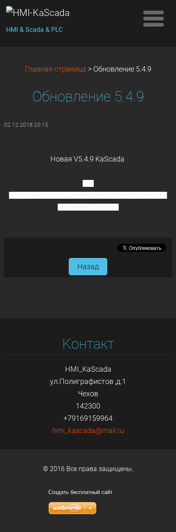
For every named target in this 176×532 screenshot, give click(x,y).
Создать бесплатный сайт (80, 492)
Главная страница (55, 69)
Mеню (153, 18)
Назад (88, 267)
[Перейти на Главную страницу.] (69, 13)
